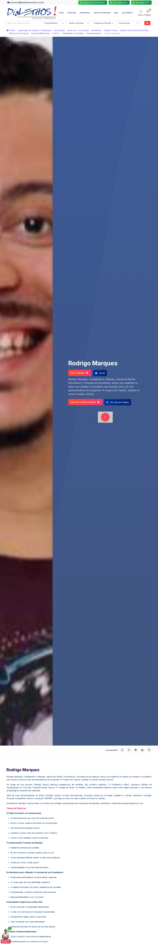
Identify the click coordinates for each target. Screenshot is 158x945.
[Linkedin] (142, 750)
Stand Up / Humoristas (78, 30)
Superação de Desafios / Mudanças (34, 30)
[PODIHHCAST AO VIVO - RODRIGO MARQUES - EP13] (105, 417)
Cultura (55, 33)
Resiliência (96, 30)
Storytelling (59, 30)
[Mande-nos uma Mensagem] (6, 935)
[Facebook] (129, 750)
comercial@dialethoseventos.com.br (26, 2)
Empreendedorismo (40, 33)
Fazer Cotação (78, 373)
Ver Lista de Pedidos (119, 402)
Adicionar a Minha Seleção (83, 402)
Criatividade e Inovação (73, 33)
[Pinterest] (149, 750)
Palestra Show (111, 30)
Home (12, 30)
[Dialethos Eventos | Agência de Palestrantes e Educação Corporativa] (31, 12)
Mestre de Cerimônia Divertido (134, 30)
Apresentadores (93, 33)
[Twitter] (135, 750)
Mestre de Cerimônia (19, 33)
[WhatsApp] (122, 750)
